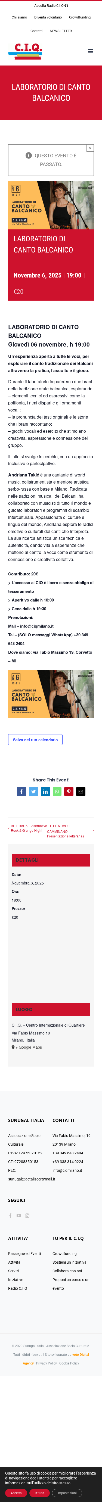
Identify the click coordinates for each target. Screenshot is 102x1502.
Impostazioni (67, 1493)
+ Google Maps (29, 1047)
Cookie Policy (69, 1363)
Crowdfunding (64, 1253)
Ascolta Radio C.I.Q (49, 6)
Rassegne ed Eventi (24, 1253)
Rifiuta (39, 1493)
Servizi (13, 1271)
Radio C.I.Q (17, 1288)
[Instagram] (27, 1215)
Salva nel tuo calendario (35, 739)
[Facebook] (10, 1215)
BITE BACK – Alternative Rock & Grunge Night (29, 828)
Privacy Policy (46, 1363)
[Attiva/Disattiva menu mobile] (91, 51)
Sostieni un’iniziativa (69, 1262)
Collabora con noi (67, 1271)
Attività (14, 1262)
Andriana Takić (23, 475)
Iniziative (15, 1279)
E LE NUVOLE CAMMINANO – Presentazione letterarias (65, 830)
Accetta (16, 1493)
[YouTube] (19, 1215)
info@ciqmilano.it (37, 626)
